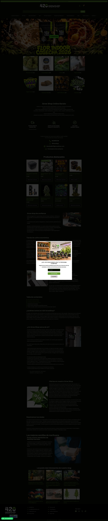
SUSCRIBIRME (54, 273)
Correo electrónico (52, 267)
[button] (7, 518)
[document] (54, 260)
